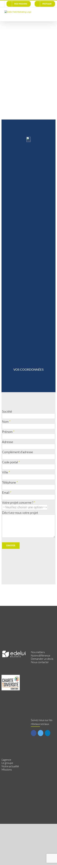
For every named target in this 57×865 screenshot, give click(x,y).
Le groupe (7, 763)
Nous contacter (40, 662)
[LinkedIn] (47, 733)
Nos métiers (38, 652)
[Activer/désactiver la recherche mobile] (46, 12)
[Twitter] (40, 733)
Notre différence (40, 655)
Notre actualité (10, 766)
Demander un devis (42, 658)
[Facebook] (33, 733)
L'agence (6, 759)
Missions (7, 769)
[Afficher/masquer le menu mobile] (51, 12)
